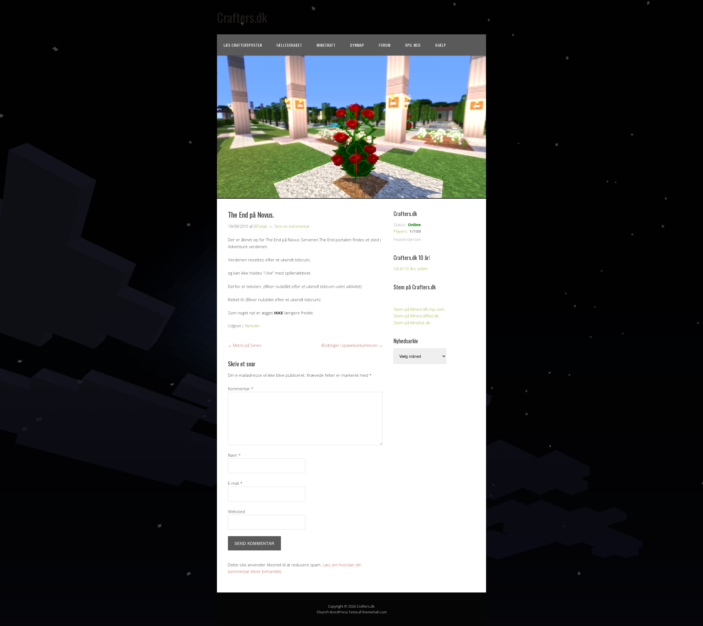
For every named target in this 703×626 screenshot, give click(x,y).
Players (400, 231)
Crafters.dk (242, 17)
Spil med (413, 45)
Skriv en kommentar (292, 226)
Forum (384, 45)
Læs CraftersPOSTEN (243, 45)
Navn (234, 455)
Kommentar (240, 388)
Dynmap (357, 45)
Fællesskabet (289, 45)
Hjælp (440, 45)
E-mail (235, 483)
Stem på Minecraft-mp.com (419, 309)
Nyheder (252, 325)
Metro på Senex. (245, 345)
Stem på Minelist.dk (412, 322)
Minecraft (326, 45)
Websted (236, 511)
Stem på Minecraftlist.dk (416, 315)
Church (323, 612)
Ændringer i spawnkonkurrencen (352, 345)
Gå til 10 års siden (411, 268)
